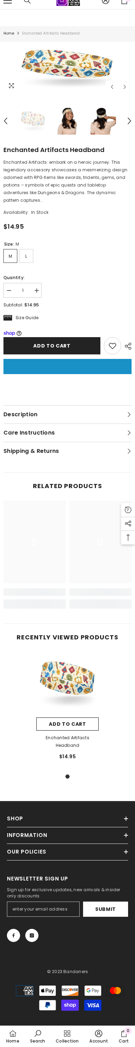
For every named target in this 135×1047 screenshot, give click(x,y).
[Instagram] (31, 935)
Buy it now (67, 366)
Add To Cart (67, 724)
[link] (34, 592)
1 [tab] (67, 776)
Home (8, 33)
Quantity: (14, 277)
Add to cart (52, 345)
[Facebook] (13, 935)
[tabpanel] (67, 709)
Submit (105, 909)
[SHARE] (126, 346)
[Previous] (112, 87)
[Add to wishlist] (112, 345)
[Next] (125, 87)
